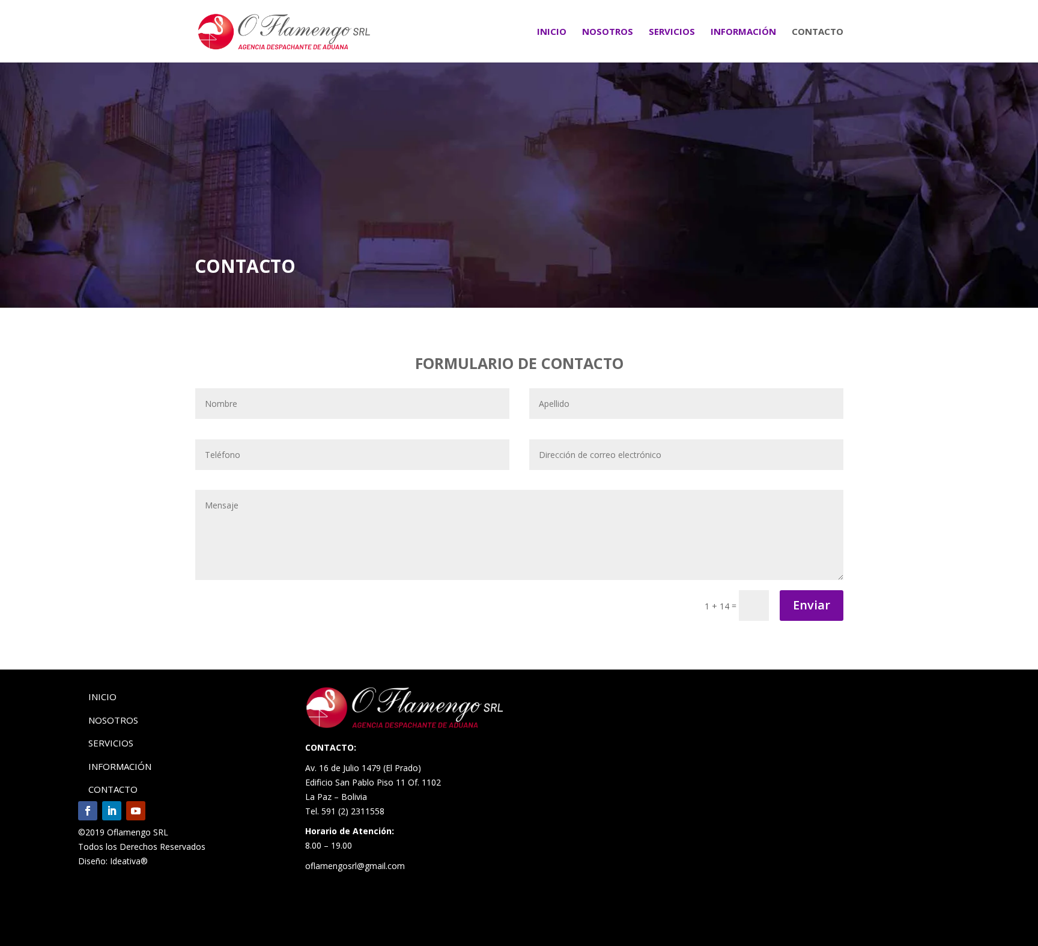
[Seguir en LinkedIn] (111, 810)
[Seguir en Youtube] (135, 810)
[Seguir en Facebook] (87, 810)
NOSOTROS (607, 32)
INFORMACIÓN (743, 32)
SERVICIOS (672, 32)
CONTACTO (817, 32)
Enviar (811, 605)
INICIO (551, 32)
